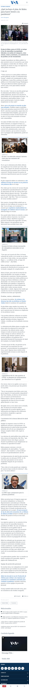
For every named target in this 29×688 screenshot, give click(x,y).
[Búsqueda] (24, 686)
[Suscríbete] (19, 668)
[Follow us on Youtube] (9, 668)
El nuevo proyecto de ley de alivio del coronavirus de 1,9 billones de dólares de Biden (14, 511)
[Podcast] (15, 668)
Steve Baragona (5, 17)
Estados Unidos (5, 6)
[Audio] (10, 686)
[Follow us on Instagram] (22, 668)
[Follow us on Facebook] (2, 668)
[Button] (25, 23)
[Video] (17, 686)
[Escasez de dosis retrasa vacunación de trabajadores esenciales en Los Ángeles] (14, 235)
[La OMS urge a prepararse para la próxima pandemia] (14, 482)
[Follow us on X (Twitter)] (5, 668)
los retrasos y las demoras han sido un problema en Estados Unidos (13, 301)
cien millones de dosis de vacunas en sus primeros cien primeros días (14, 182)
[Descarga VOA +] (14, 644)
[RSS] (12, 668)
